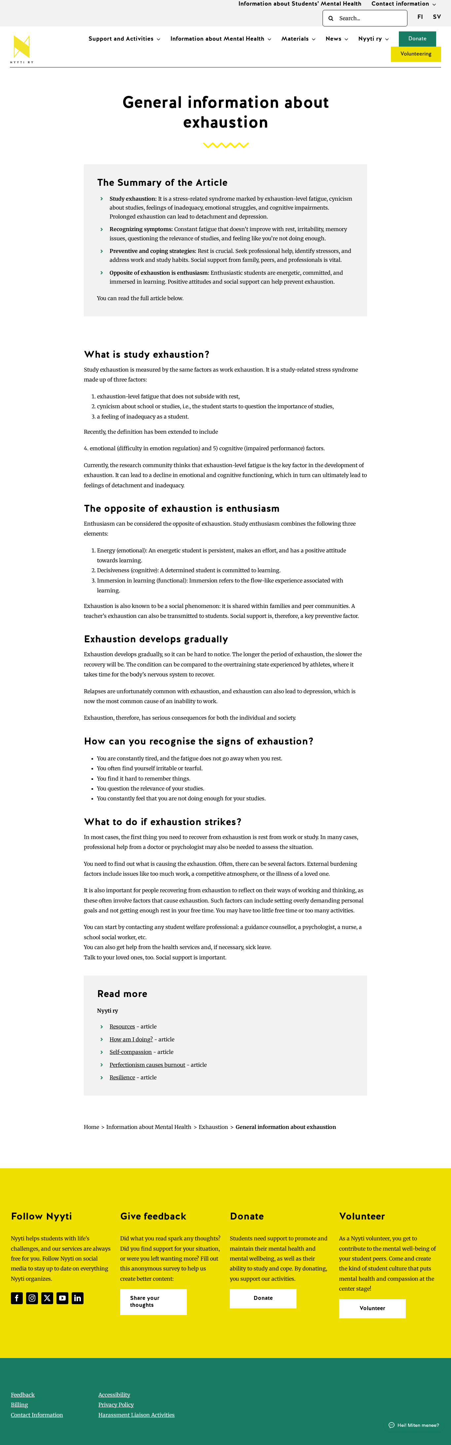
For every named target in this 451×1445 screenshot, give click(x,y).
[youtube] (62, 1298)
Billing (19, 1404)
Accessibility (114, 1394)
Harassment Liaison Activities (136, 1415)
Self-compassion (131, 1052)
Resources (122, 1026)
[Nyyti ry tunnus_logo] (21, 34)
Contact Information (37, 1415)
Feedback (23, 1394)
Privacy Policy (116, 1404)
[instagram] (32, 1298)
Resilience (122, 1077)
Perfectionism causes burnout (147, 1065)
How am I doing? (131, 1039)
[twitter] (47, 1298)
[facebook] (17, 1298)
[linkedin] (78, 1298)
